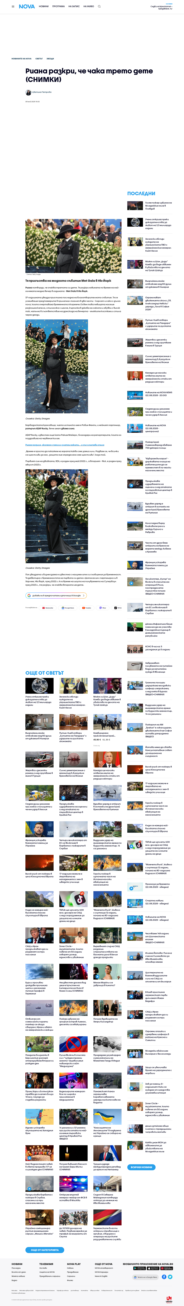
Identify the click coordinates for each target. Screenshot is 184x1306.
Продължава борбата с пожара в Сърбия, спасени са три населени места (39, 1198)
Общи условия (94, 1290)
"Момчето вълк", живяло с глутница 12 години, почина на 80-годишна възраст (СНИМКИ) (106, 914)
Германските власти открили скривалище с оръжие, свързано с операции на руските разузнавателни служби (107, 1233)
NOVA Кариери (101, 1272)
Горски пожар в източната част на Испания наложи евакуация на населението (104, 879)
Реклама (14, 1290)
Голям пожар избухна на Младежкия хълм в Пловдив (158, 205)
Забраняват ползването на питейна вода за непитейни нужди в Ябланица (158, 667)
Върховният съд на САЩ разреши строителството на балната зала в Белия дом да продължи (106, 951)
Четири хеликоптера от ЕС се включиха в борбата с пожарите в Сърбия (73, 844)
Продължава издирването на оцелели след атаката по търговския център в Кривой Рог (73, 809)
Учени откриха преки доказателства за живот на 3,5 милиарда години (38, 700)
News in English (101, 1276)
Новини (44, 6)
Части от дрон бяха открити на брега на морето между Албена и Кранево (158, 547)
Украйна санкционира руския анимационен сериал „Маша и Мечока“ (39, 1231)
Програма (58, 6)
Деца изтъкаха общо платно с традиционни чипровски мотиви (158, 1129)
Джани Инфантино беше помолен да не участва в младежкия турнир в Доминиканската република (158, 630)
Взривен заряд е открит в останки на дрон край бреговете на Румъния (107, 807)
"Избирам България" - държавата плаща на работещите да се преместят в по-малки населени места (158, 464)
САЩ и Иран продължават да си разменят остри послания (36, 950)
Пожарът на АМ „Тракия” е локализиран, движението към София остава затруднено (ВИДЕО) (158, 730)
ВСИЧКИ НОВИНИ (141, 1167)
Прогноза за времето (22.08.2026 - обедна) (157, 885)
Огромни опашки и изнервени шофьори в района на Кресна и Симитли (157, 1035)
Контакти (84, 1290)
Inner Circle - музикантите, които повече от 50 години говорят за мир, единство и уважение (71, 951)
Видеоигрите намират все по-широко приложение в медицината (72, 1095)
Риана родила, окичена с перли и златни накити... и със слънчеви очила (64, 445)
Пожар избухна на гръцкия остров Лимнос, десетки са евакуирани (72, 1022)
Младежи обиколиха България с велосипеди (158, 1052)
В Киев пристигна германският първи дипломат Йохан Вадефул (156, 996)
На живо (88, 6)
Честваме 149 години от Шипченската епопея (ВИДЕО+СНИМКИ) (157, 938)
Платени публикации (18, 1293)
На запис (74, 6)
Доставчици (75, 1290)
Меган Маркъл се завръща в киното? (104, 983)
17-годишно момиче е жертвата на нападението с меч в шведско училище (71, 878)
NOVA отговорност (104, 1268)
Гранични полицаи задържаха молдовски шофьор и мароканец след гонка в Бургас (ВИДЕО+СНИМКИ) (158, 688)
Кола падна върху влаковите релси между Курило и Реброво (155, 527)
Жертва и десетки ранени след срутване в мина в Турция (39, 773)
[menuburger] (13, 6)
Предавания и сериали (49, 1276)
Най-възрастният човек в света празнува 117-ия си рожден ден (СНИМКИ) (39, 1167)
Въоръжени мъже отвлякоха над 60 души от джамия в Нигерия (38, 736)
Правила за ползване (132, 1290)
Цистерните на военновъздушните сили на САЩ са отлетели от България (158, 977)
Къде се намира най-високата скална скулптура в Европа (36, 913)
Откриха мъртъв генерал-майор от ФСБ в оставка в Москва (73, 1197)
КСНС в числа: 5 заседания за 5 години (157, 648)
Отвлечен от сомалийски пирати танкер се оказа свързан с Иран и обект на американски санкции (39, 1024)
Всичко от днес (19, 1272)
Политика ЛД (119, 1290)
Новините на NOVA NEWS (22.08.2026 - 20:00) (158, 394)
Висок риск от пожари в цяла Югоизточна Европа (39, 875)
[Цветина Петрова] (28, 93)
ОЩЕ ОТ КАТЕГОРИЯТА (45, 1250)
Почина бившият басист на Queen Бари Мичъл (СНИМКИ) (73, 1167)
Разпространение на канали (45, 1290)
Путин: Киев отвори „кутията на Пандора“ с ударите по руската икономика (73, 737)
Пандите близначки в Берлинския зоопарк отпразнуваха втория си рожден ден (39, 1059)
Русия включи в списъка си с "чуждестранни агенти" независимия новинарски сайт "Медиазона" (72, 1060)
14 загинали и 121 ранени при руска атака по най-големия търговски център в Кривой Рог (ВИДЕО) (73, 1133)
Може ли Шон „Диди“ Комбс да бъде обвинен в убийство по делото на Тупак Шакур (107, 700)
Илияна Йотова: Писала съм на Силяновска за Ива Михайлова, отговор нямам (158, 957)
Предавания (72, 1272)
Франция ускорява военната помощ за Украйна (36, 843)
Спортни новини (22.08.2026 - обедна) (157, 902)
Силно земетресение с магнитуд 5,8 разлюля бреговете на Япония (72, 773)
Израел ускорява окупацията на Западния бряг (39, 1130)
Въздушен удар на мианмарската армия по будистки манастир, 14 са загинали (107, 844)
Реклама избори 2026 (26, 1290)
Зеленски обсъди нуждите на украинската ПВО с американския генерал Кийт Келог (72, 702)
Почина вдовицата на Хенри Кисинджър (105, 1020)
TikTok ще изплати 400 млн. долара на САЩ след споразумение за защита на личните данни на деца (71, 915)
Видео (14, 1280)
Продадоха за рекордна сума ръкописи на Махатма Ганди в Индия (107, 1058)
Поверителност (106, 1290)
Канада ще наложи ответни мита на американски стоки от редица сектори (106, 774)
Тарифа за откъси (63, 1290)
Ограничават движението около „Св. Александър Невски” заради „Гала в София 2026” (158, 303)
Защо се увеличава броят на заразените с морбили (158, 1070)
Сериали (71, 1276)
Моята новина (18, 1276)
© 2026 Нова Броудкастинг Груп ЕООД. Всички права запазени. (32, 1299)
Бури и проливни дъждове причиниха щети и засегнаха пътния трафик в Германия (36, 988)
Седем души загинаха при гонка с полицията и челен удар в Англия (38, 807)
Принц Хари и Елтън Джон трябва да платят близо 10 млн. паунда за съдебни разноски (39, 1095)
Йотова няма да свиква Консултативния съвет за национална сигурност (158, 751)
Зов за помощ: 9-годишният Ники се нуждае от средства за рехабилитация (157, 1088)
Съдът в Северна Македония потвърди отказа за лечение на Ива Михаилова (105, 1198)
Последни (16, 1268)
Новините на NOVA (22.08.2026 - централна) (155, 428)
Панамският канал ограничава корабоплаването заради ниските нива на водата (107, 1097)
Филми (70, 1280)
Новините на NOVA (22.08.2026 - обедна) (157, 918)
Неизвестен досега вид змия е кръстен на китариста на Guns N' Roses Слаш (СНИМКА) (72, 986)
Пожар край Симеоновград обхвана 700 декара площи (158, 445)
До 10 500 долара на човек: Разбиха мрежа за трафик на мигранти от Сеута (73, 1232)
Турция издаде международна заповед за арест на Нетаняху (107, 1167)
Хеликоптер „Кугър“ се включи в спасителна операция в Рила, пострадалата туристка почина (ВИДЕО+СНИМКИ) (158, 586)
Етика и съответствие (149, 1290)
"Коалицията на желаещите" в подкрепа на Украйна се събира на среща (107, 1131)
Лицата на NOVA (47, 1272)
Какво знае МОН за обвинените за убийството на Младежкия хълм (155, 1146)
